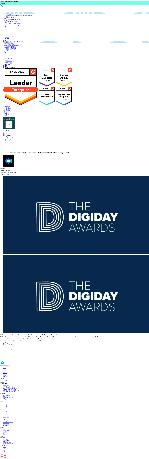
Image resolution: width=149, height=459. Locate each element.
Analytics (7, 37)
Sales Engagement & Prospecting (9, 387)
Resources (5, 65)
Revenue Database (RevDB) (8, 397)
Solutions (4, 39)
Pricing (4, 132)
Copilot (12, 25)
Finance (6, 56)
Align (13, 23)
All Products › (5, 31)
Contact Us (5, 373)
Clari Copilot (9, 139)
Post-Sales (7, 55)
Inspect (12, 19)
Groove (11, 21)
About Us (7, 107)
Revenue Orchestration (7, 406)
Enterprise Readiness (6, 395)
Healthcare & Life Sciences (10, 61)
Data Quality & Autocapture (8, 386)
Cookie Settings (6, 452)
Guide (12, 29)
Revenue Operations (6, 411)
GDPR (4, 450)
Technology (7, 60)
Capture (10, 17)
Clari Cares (7, 114)
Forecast (12, 27)
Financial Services (8, 63)
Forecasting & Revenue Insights (11, 48)
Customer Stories (8, 108)
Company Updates (3, 149)
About (4, 372)
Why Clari (5, 8)
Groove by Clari (11, 141)
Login (4, 133)
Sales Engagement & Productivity (11, 44)
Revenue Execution (6, 405)
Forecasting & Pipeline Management (9, 391)
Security (4, 447)
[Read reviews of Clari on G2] (3, 457)
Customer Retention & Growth (10, 50)
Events (6, 113)
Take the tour (5, 42)
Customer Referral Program (8, 443)
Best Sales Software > (7, 106)
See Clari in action (5, 143)
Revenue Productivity (7, 404)
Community (5, 441)
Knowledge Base (6, 440)
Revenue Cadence (6, 407)
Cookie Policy (5, 451)
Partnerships (7, 110)
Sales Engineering (8, 58)
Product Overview (6, 385)
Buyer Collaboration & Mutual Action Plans (11, 390)
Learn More (2, 3)
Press (6, 115)
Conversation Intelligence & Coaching (10, 388)
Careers (6, 112)
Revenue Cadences (8, 34)
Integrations (7, 38)
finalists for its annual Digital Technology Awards (20, 334)
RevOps (6, 52)
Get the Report (8, 130)
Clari (10, 137)
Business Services (8, 62)
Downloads (7, 109)
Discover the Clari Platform (8, 13)
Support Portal (5, 439)
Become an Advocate (7, 442)
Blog (6, 111)
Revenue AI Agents (18, 15)
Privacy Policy (5, 449)
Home (1, 145)
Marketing (7, 54)
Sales (6, 53)
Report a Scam (5, 448)
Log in (8, 365)
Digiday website (30, 355)
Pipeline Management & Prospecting (12, 46)
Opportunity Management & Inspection (10, 389)
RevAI (4, 396)
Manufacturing (8, 64)
